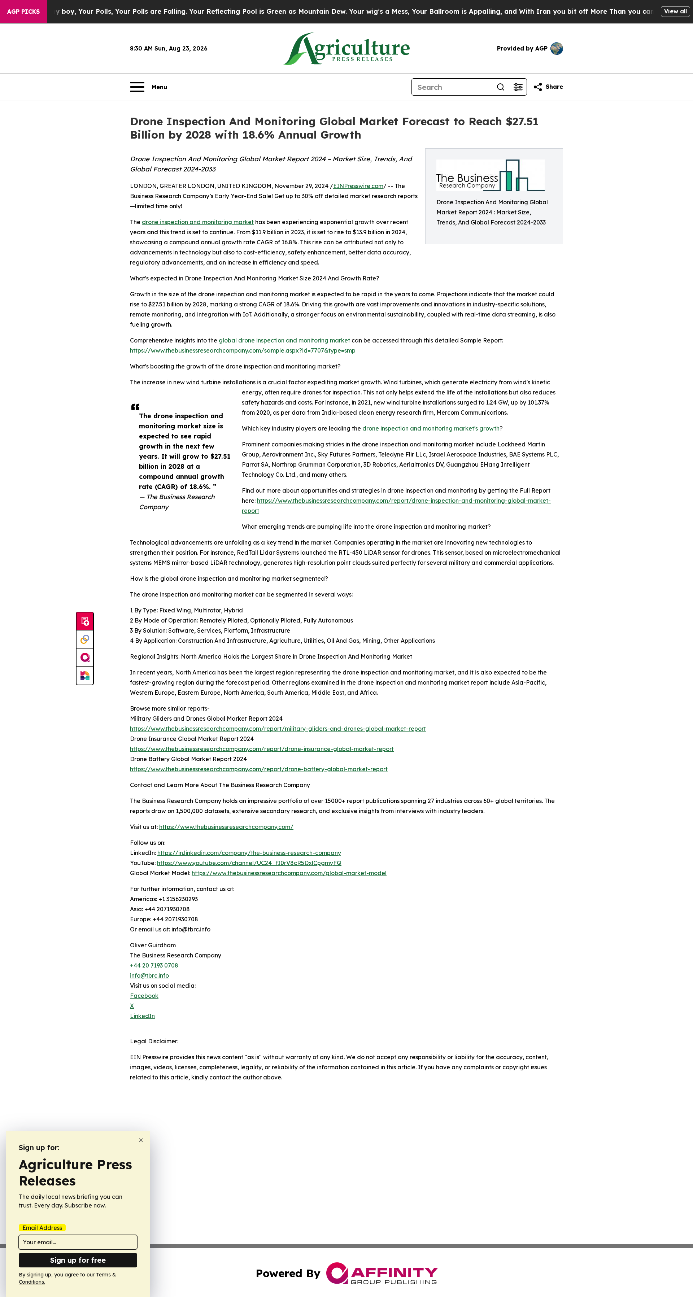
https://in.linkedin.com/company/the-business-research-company (249, 852)
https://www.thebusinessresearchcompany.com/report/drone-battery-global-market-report (259, 769)
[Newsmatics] (85, 676)
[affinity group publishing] (85, 657)
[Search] (500, 87)
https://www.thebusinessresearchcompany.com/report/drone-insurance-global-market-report (262, 748)
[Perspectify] (85, 639)
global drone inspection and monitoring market (284, 340)
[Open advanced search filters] (518, 87)
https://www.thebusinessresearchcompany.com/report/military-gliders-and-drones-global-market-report (278, 728)
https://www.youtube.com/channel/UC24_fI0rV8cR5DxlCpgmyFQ (249, 862)
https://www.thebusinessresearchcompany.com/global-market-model (289, 873)
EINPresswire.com (358, 185)
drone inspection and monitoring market (198, 222)
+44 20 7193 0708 (154, 965)
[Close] (141, 1140)
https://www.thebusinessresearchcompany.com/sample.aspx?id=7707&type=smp (243, 350)
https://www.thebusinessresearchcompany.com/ (226, 826)
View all (675, 11)
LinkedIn (142, 1015)
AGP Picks (23, 11)
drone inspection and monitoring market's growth (431, 428)
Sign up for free (78, 1260)
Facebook (144, 995)
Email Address (42, 1227)
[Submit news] (85, 621)
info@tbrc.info (149, 975)
